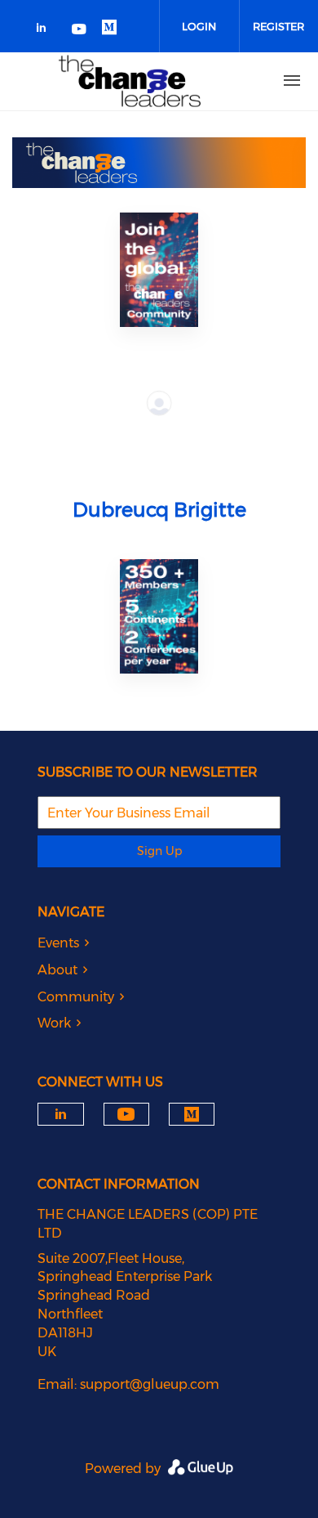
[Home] (129, 81)
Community (76, 997)
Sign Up (159, 851)
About (57, 970)
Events (58, 943)
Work (54, 1023)
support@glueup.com (149, 1384)
